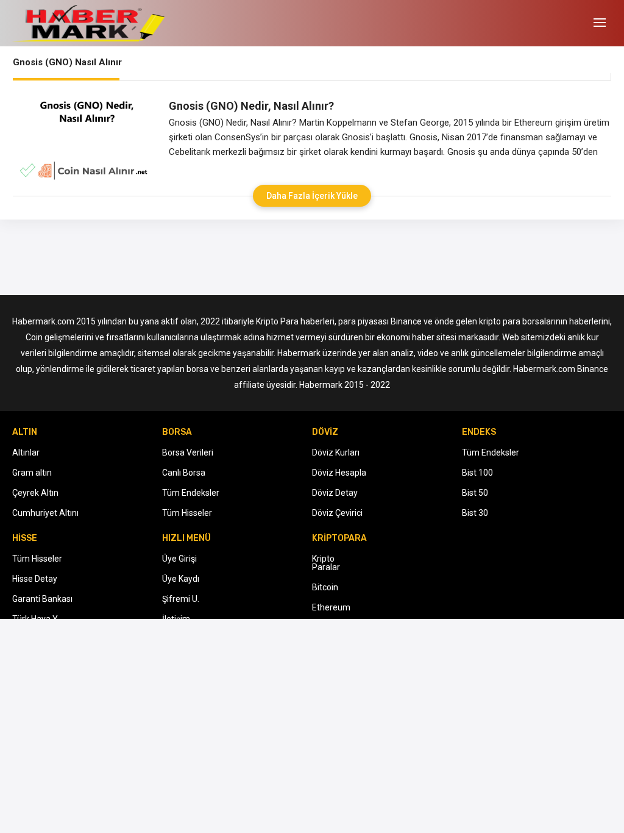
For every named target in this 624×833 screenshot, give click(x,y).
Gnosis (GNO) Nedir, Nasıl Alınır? (251, 105)
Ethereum (331, 607)
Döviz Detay (335, 492)
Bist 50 (475, 492)
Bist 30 (475, 513)
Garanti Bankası (42, 599)
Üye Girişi (179, 558)
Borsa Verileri (187, 452)
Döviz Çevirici (337, 513)
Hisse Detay (34, 578)
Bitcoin (325, 587)
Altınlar (26, 452)
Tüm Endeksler (190, 492)
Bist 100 (477, 472)
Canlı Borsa (183, 472)
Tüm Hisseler (187, 513)
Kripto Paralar (326, 562)
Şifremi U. (180, 599)
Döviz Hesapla (339, 472)
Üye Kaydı (180, 578)
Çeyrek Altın (35, 492)
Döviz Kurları (336, 452)
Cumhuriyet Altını (45, 513)
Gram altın (32, 472)
